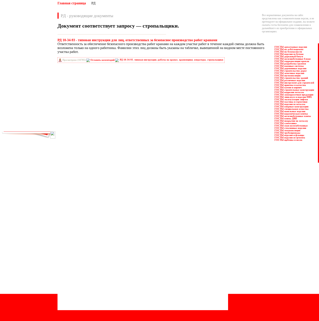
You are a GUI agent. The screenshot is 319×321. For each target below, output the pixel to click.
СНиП (38, 110)
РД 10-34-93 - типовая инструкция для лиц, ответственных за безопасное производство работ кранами (137, 40)
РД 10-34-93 (126, 60)
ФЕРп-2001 (15, 129)
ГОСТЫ (39, 52)
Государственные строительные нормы (80, 262)
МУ (37, 72)
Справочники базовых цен (157, 269)
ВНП (38, 43)
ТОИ (12, 119)
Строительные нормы (155, 272)
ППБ (38, 91)
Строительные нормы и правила (160, 275)
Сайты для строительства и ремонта (77, 308)
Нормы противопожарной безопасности (80, 288)
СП (37, 114)
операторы (200, 60)
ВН (11, 43)
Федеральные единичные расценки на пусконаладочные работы (177, 298)
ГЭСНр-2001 (16, 67)
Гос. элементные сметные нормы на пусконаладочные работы (92, 272)
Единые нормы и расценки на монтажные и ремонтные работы (93, 278)
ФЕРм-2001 (41, 124)
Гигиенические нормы (71, 259)
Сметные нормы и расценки (158, 278)
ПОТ (12, 91)
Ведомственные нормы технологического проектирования (90, 252)
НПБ (12, 76)
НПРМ (39, 76)
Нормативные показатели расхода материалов (84, 291)
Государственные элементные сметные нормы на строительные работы (97, 265)
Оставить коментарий (102, 60)
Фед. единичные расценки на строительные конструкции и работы (178, 291)
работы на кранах (168, 60)
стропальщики (215, 60)
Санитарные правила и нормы (159, 265)
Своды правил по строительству (160, 282)
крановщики (186, 60)
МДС (12, 72)
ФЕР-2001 (15, 124)
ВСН (37, 48)
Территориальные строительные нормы (164, 288)
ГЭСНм (14, 62)
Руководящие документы (157, 252)
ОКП (12, 81)
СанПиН (14, 105)
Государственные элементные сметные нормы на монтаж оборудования (97, 269)
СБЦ (37, 105)
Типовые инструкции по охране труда (163, 285)
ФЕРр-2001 (41, 129)
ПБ (37, 86)
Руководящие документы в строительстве (166, 256)
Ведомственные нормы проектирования (80, 249)
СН (11, 110)
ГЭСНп (39, 62)
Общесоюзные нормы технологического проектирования (90, 298)
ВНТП (13, 48)
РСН (37, 100)
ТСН (37, 119)
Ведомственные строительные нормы (79, 256)
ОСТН (13, 86)
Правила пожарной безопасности (161, 249)
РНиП (13, 100)
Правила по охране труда (156, 246)
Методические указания (72, 285)
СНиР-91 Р (15, 114)
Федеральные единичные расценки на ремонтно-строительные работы (181, 301)
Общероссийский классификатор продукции (83, 295)
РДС (37, 95)
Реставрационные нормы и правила (162, 259)
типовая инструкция (145, 60)
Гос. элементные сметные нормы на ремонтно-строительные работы (96, 275)
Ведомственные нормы (71, 246)
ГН (11, 52)
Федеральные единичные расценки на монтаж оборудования (175, 295)
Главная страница (72, 3)
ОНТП (39, 81)
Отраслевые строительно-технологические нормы (86, 301)
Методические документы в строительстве (82, 282)
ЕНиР (38, 67)
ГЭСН (38, 57)
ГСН (12, 57)
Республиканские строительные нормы (164, 262)
